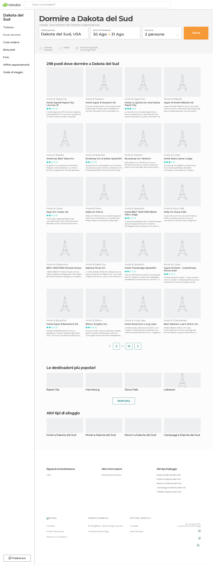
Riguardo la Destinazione (60, 469)
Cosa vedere (11, 42)
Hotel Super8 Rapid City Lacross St (60, 104)
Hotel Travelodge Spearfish (140, 268)
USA (48, 475)
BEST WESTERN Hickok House (63, 268)
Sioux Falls (131, 389)
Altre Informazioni (112, 469)
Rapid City (52, 389)
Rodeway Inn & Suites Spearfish (104, 158)
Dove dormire (12, 34)
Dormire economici (111, 475)
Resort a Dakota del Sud (140, 435)
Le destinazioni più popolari (70, 368)
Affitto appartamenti (16, 64)
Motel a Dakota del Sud (101, 435)
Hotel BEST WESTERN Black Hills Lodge (141, 213)
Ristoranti (9, 49)
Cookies (50, 526)
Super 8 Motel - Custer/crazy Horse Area (180, 269)
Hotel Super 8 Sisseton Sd (101, 102)
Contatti (134, 526)
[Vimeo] (193, 519)
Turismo (8, 27)
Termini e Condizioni (56, 537)
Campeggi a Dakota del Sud (182, 435)
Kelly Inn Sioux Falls (175, 212)
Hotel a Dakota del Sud (61, 435)
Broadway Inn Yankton (138, 158)
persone (156, 34)
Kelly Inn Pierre (94, 212)
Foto (6, 57)
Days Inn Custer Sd (57, 212)
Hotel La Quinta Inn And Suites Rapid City (142, 104)
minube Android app (98, 531)
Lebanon (169, 389)
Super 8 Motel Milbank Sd (178, 102)
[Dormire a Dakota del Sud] (137, 346)
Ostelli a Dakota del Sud (169, 491)
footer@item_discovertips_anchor (105, 526)
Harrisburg (92, 389)
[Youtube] (198, 519)
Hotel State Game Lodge (178, 158)
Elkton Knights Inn (96, 324)
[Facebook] (183, 519)
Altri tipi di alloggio (167, 469)
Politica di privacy (55, 531)
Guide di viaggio (13, 72)
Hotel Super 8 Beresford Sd (62, 324)
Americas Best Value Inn (60, 158)
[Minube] (12, 5)
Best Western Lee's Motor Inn (181, 324)
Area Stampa (136, 531)
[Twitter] (188, 519)
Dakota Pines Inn (95, 268)
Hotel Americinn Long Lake (140, 324)
